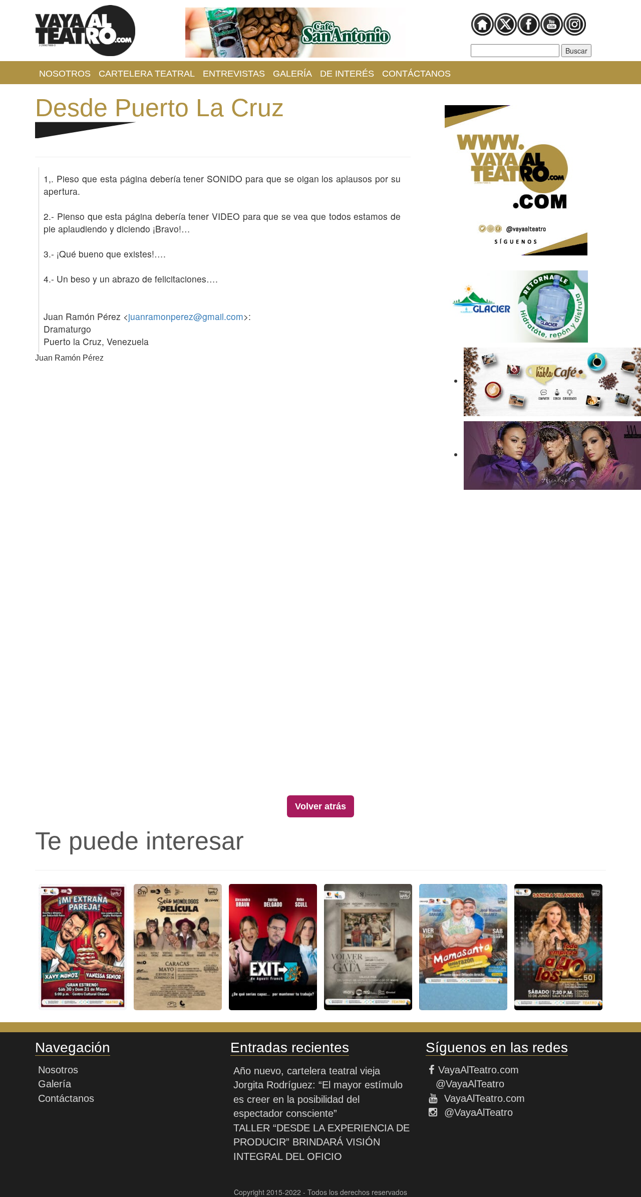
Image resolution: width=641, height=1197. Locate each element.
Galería (292, 74)
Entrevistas (234, 74)
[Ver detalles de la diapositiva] (295, 33)
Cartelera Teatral (147, 74)
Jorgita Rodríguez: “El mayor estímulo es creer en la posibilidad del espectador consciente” (318, 1099)
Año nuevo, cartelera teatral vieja (306, 1070)
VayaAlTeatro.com (478, 1069)
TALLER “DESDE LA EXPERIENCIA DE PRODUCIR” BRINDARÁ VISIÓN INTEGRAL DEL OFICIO (321, 1142)
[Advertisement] (516, 645)
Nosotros (65, 74)
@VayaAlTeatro (468, 1083)
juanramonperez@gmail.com (185, 316)
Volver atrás (320, 806)
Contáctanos (416, 74)
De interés (347, 74)
